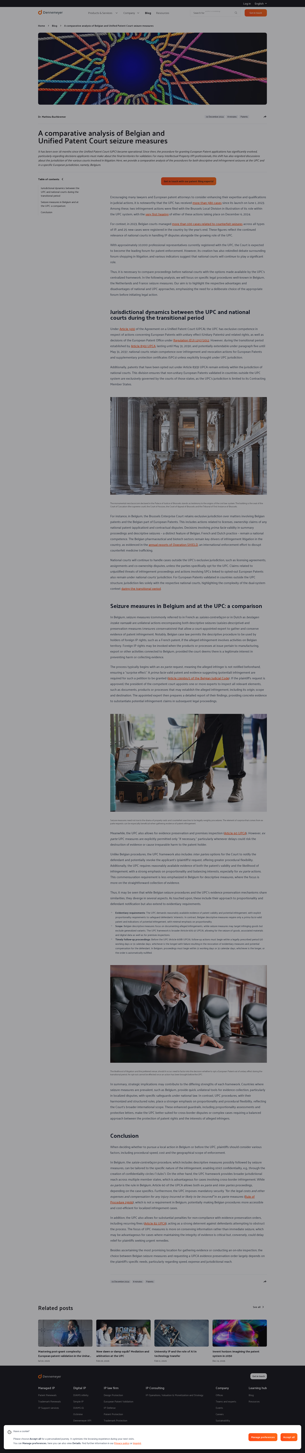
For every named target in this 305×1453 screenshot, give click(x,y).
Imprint (137, 1443)
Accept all (289, 1437)
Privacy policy (121, 1443)
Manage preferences (263, 1437)
